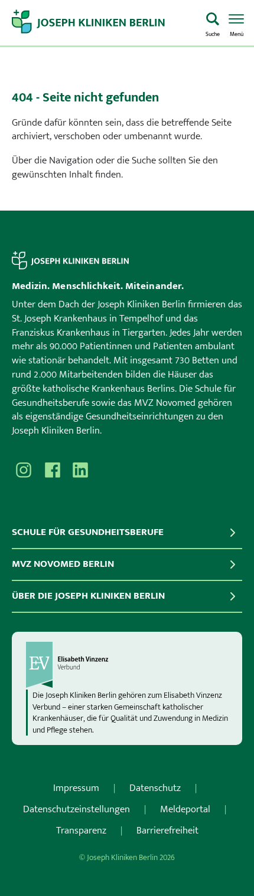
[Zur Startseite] (104, 23)
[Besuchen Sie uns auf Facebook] (52, 470)
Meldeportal (185, 809)
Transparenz (81, 830)
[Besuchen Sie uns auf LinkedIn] (80, 470)
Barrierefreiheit (167, 830)
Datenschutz (155, 788)
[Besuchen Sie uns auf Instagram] (23, 470)
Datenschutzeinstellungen (76, 809)
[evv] (127, 664)
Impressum (76, 788)
